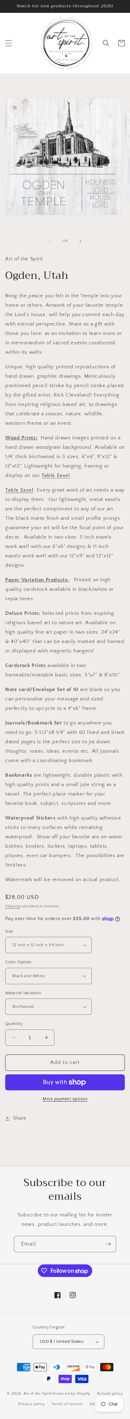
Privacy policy (31, 1404)
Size (9, 931)
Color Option (18, 961)
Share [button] (19, 1118)
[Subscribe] (108, 1244)
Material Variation (23, 992)
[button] (8, 43)
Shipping (12, 906)
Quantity (14, 1023)
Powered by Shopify (71, 1393)
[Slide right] (80, 241)
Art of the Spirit (38, 1393)
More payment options (65, 1099)
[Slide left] (50, 241)
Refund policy (110, 1393)
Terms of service (67, 1404)
